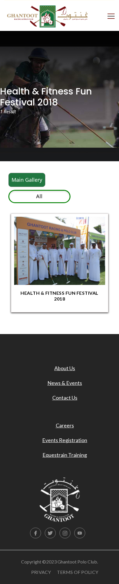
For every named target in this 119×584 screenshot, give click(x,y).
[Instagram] (65, 533)
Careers (65, 425)
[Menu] (111, 15)
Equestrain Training (64, 455)
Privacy (41, 572)
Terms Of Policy (77, 572)
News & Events (64, 383)
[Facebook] (35, 533)
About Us (64, 368)
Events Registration (64, 440)
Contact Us (64, 397)
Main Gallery (27, 179)
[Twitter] (50, 533)
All (39, 196)
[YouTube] (79, 533)
